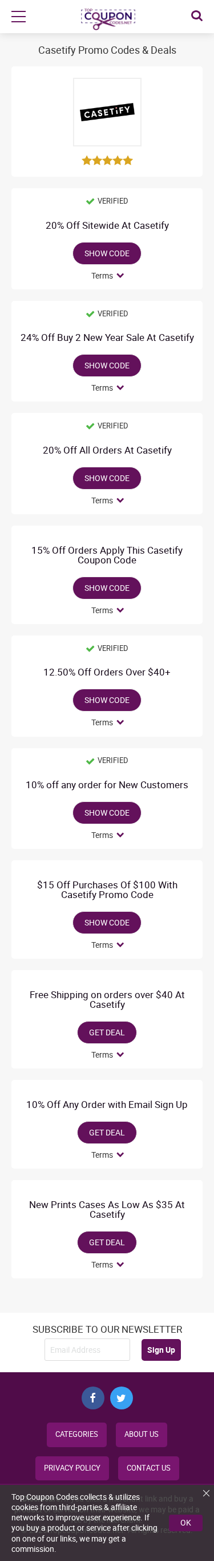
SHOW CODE (107, 253)
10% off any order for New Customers (107, 785)
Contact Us (149, 1468)
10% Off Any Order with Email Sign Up (107, 1105)
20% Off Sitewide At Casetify (107, 226)
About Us (141, 1434)
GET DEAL (107, 1032)
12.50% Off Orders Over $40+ (107, 672)
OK (185, 1522)
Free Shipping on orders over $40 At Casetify (107, 1000)
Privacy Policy (72, 1468)
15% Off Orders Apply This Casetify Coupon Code (107, 555)
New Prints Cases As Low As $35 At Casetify (107, 1210)
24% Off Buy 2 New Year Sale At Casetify (107, 338)
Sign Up (161, 1349)
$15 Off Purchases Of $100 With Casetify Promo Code (107, 890)
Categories (76, 1434)
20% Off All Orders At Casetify (107, 450)
